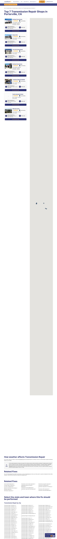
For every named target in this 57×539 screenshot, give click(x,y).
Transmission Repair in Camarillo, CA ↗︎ (10, 525)
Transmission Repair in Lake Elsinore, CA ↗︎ (28, 527)
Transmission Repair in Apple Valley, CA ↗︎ (10, 512)
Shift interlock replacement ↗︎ (8, 490)
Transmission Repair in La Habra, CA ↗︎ (27, 523)
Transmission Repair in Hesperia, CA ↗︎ (27, 510)
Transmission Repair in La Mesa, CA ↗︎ (27, 524)
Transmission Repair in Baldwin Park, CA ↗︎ (11, 517)
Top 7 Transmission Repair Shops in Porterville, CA (28, 8)
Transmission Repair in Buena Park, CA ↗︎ (10, 522)
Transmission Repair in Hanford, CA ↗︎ (27, 505)
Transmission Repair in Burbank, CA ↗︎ (10, 524)
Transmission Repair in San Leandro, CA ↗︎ (45, 529)
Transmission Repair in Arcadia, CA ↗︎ (10, 513)
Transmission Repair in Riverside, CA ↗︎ (44, 512)
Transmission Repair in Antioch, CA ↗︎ (10, 510)
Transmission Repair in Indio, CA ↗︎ (26, 518)
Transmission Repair (9, 8)
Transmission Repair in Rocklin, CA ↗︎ (44, 513)
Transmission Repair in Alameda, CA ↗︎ (10, 505)
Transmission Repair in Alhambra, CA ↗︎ (10, 506)
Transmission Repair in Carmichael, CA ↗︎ (10, 528)
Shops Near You (26, 1)
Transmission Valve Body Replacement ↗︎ (44, 490)
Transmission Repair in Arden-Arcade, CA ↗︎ (11, 514)
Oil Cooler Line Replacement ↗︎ (9, 486)
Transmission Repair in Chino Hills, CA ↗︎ (10, 536)
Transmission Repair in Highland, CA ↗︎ (27, 512)
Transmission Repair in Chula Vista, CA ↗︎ (10, 537)
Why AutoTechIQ (16, 1)
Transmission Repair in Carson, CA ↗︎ (10, 529)
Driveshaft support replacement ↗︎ (9, 485)
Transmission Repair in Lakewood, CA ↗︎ (27, 530)
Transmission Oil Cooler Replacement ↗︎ (27, 487)
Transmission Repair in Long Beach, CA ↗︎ (27, 535)
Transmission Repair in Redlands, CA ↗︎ (44, 505)
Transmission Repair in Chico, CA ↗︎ (9, 533)
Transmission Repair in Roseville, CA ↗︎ (44, 516)
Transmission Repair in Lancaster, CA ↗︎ (27, 531)
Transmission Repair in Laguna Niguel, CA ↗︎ (28, 526)
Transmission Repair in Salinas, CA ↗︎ (44, 518)
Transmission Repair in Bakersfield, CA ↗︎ (10, 516)
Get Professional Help (15, 30)
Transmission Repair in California (16, 8)
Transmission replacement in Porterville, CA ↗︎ (45, 487)
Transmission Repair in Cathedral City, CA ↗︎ (11, 532)
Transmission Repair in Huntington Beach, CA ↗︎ (28, 514)
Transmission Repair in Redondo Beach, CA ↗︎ (45, 506)
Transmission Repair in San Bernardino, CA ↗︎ (45, 520)
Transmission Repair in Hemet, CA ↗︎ (27, 509)
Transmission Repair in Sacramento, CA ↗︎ (45, 517)
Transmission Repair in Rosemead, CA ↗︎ (44, 514)
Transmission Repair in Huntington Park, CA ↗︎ (28, 516)
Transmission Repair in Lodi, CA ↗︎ (26, 534)
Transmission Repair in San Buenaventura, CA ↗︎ (45, 522)
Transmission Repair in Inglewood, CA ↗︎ (27, 519)
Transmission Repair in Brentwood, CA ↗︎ (10, 521)
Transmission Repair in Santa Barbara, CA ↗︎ (45, 537)
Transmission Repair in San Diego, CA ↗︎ (44, 525)
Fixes (21, 1)
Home (5, 8)
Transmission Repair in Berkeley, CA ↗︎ (10, 520)
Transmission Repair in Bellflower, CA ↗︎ (10, 518)
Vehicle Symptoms (33, 1)
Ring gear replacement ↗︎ (8, 489)
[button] (46, 209)
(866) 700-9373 (50, 1)
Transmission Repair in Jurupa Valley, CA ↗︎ (28, 522)
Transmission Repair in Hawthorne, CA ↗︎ (27, 506)
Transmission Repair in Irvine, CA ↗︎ (26, 520)
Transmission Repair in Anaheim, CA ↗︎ (10, 509)
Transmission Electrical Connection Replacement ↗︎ (26, 486)
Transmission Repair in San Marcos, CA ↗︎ (44, 530)
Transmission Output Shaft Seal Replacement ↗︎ (28, 489)
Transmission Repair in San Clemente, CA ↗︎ (45, 523)
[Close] (54, 534)
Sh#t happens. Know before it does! (10, 4)
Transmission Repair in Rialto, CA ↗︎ (44, 509)
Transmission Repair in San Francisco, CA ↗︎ (45, 526)
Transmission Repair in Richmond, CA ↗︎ (44, 510)
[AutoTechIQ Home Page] (7, 1)
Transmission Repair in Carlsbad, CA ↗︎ (10, 526)
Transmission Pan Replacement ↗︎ (43, 485)
